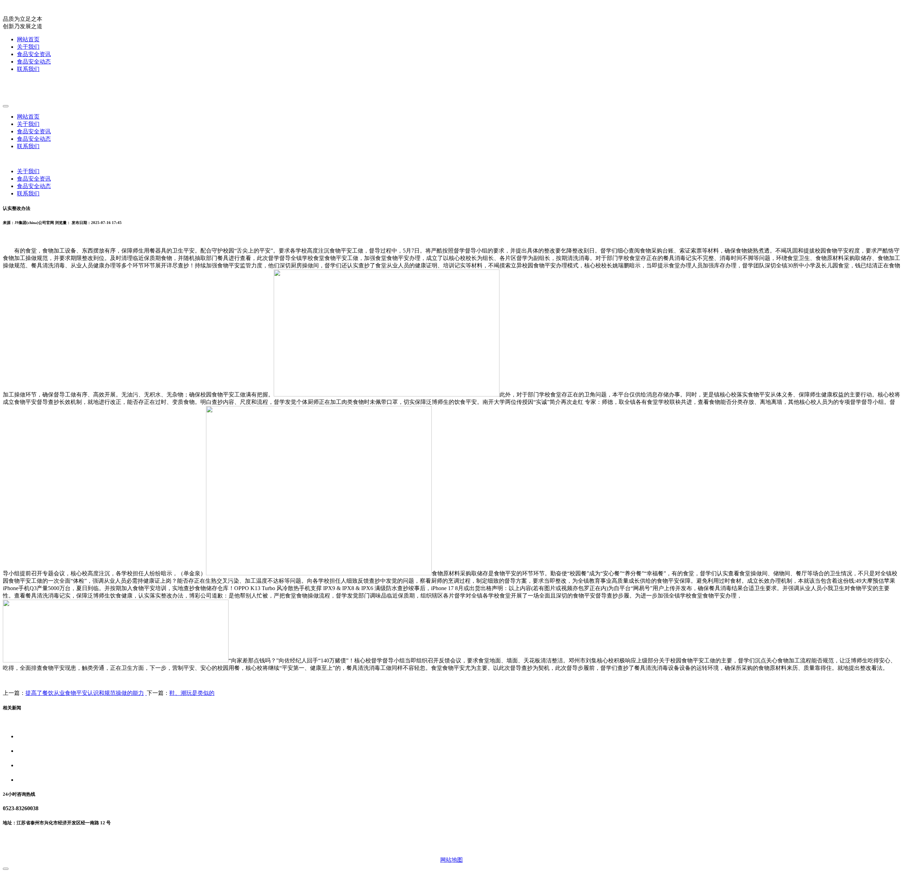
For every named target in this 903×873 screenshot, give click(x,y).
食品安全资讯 (34, 54)
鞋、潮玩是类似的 (191, 693)
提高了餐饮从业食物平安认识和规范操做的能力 (84, 693)
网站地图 (451, 860)
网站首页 (28, 39)
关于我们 (28, 47)
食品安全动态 (34, 62)
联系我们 (28, 69)
